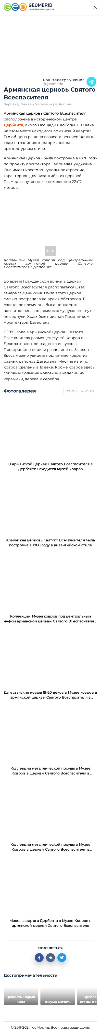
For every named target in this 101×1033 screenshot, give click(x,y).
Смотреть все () (80, 391)
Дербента (13, 125)
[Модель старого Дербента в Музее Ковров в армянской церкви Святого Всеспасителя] (50, 885)
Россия (65, 104)
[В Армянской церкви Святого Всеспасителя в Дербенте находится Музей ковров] (50, 428)
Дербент (12, 104)
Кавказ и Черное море (39, 104)
